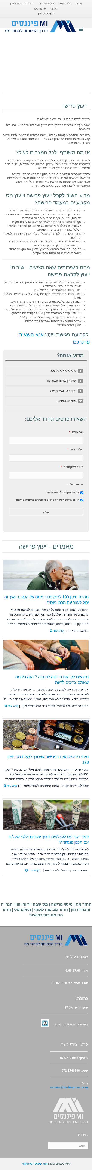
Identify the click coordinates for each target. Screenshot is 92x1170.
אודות (79, 3)
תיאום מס (22, 910)
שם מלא (76, 432)
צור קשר (38, 8)
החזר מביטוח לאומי (51, 910)
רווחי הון (23, 904)
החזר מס (83, 904)
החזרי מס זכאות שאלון (22, 3)
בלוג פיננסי (65, 3)
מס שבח (40, 904)
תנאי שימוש (41, 1163)
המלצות (54, 8)
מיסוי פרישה (62, 904)
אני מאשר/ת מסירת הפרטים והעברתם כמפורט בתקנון (47, 499)
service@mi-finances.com (69, 1087)
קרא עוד (58, 630)
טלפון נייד (75, 449)
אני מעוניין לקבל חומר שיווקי (62, 492)
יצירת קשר (27, 1163)
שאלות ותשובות (47, 3)
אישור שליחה (74, 484)
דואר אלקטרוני (72, 467)
